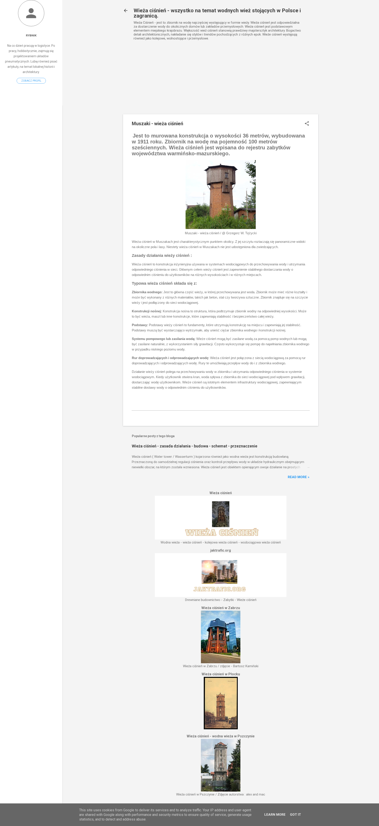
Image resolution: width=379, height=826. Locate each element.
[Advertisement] (221, 81)
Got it (295, 815)
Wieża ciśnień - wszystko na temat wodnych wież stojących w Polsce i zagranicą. (217, 13)
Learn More (275, 815)
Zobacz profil (31, 80)
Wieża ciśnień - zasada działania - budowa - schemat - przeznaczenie (194, 446)
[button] (306, 124)
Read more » (298, 477)
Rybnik (31, 35)
